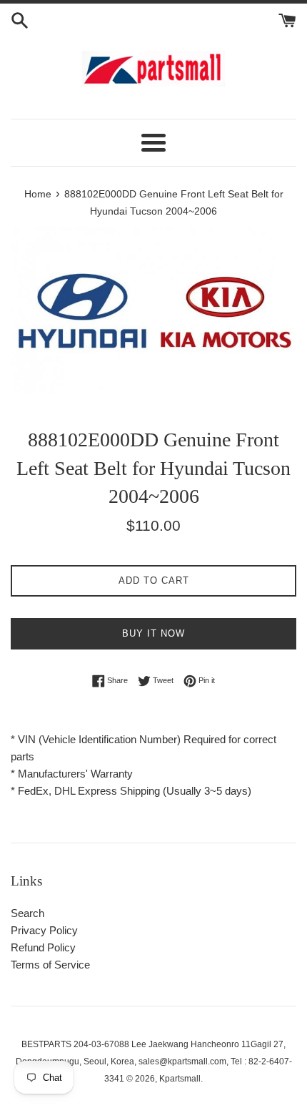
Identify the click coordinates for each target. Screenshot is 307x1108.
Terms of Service (50, 965)
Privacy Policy (44, 930)
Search (27, 913)
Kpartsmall (180, 1079)
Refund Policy (43, 947)
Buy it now (153, 633)
